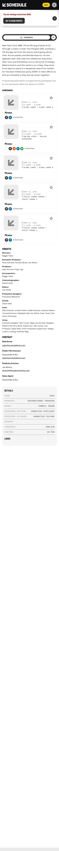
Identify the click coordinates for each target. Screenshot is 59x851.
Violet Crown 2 (29, 199)
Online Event (30, 136)
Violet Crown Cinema (34, 197)
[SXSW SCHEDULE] (14, 5)
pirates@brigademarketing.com (16, 370)
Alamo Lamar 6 (46, 107)
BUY (46, 5)
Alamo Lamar (30, 107)
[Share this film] (53, 37)
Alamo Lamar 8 (46, 167)
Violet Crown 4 (29, 230)
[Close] (54, 18)
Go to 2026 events (14, 20)
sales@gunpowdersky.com (13, 345)
